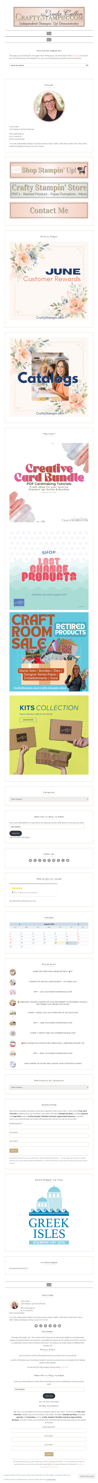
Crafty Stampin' (49, 17)
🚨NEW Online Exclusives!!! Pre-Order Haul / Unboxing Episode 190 (52, 1043)
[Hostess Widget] (49, 281)
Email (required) (15, 1123)
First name (14, 1132)
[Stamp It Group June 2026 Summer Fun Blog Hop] (12, 1033)
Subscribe (15, 833)
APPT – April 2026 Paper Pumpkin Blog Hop (53, 1053)
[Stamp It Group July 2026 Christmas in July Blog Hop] (12, 1013)
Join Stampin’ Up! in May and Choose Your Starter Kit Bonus (53, 1063)
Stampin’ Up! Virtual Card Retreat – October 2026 (53, 982)
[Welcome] (49, 106)
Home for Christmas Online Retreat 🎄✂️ (53, 971)
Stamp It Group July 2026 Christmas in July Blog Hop (53, 1013)
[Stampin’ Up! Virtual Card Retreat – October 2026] (12, 982)
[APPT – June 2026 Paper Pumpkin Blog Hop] (12, 1023)
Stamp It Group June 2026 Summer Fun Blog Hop (53, 1033)
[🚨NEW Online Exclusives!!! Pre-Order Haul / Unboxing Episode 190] (12, 1044)
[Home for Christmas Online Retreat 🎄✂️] (12, 972)
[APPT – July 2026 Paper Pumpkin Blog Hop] (12, 992)
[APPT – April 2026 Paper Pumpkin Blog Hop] (12, 1054)
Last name (13, 1141)
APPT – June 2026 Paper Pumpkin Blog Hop (52, 1023)
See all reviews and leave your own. (22, 901)
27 (60, 943)
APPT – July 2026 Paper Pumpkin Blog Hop (53, 992)
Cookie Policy (51, 1479)
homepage (76, 56)
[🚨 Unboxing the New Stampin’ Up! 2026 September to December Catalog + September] (12, 1002)
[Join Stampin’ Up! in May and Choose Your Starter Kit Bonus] (12, 1064)
